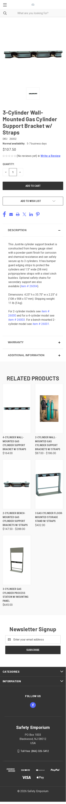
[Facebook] (4, 214)
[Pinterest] (37, 214)
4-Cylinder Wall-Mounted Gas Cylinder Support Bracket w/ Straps (14, 443)
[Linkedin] (31, 214)
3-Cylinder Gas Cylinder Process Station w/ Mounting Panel (15, 594)
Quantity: (8, 164)
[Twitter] (24, 214)
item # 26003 (16, 319)
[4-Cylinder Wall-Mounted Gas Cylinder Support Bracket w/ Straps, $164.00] (16, 408)
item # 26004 (29, 286)
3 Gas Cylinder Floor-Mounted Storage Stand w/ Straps (49, 517)
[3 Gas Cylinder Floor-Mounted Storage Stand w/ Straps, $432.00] (49, 484)
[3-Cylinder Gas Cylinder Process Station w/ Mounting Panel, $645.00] (16, 560)
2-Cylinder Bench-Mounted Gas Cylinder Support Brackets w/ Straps (15, 519)
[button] (49, 156)
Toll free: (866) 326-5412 (35, 751)
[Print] (17, 214)
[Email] (11, 214)
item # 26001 (40, 324)
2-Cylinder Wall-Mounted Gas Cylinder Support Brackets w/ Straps (47, 443)
